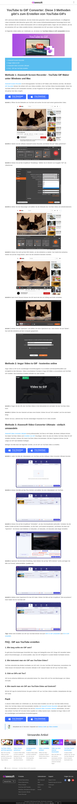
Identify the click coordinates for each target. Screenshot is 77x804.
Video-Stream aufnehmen (18, 749)
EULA (39, 787)
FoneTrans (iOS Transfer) (24, 787)
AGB (39, 782)
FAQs (49, 787)
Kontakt (39, 789)
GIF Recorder (9, 86)
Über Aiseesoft (41, 780)
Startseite (8, 768)
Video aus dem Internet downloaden (56, 750)
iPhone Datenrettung (23, 782)
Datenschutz (41, 784)
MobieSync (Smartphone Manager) (26, 789)
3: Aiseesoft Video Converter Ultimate (18, 65)
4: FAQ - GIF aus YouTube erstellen (17, 68)
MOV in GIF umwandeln (53, 633)
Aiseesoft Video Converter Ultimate (15, 433)
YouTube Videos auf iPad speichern (6, 749)
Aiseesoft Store (7, 781)
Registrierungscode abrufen (55, 782)
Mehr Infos (52, 803)
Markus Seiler (42, 726)
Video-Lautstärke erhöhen (44, 749)
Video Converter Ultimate (24, 792)
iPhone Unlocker (22, 784)
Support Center (52, 780)
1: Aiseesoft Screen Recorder (15, 60)
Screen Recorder (22, 794)
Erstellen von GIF (29, 436)
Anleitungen (15, 768)
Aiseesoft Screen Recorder (13, 84)
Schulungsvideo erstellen (31, 749)
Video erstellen (53, 726)
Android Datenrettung (23, 780)
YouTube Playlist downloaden (69, 749)
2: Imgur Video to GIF (13, 63)
